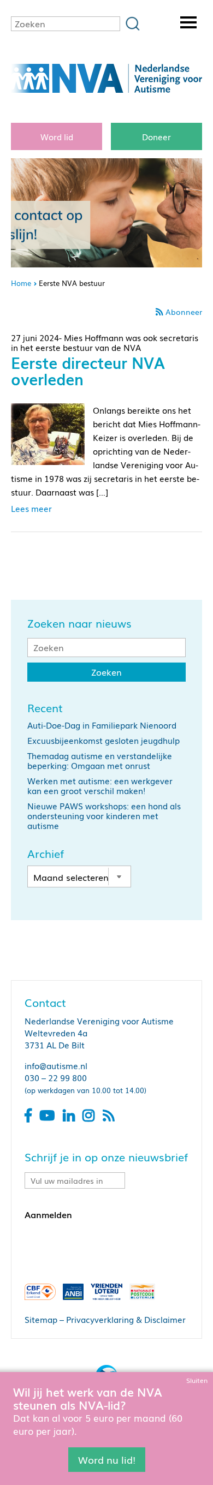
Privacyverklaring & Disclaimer (126, 1319)
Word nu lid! (106, 1459)
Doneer (156, 136)
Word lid (56, 136)
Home (21, 283)
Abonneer (183, 311)
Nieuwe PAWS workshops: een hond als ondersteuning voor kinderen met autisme (104, 815)
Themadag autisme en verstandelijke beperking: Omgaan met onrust (99, 760)
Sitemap (41, 1319)
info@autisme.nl (56, 1065)
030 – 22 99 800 (56, 1077)
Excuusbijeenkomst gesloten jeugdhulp (103, 740)
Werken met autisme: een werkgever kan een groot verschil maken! (100, 785)
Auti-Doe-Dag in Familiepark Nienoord (101, 725)
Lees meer (31, 508)
